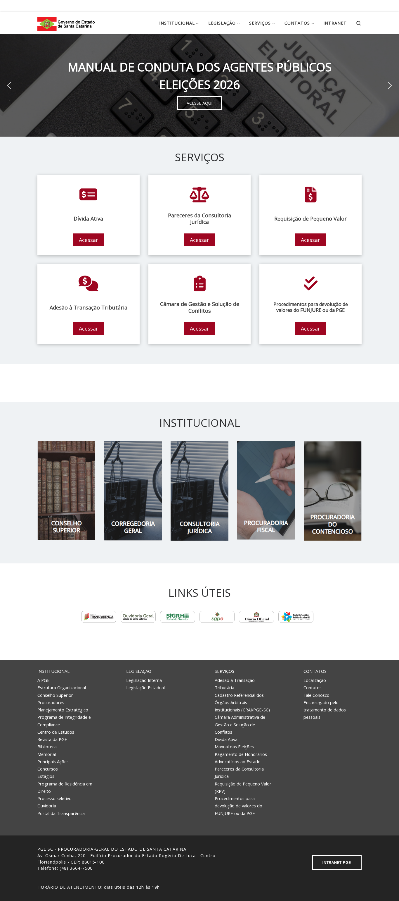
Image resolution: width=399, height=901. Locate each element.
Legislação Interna (144, 680)
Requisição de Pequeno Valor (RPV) (243, 787)
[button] (9, 85)
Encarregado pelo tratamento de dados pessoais (324, 709)
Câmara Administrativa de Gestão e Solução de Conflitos (240, 724)
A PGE (43, 680)
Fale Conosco (316, 695)
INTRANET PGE (336, 862)
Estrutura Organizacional (61, 687)
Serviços (224, 671)
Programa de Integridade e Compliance (64, 720)
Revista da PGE (52, 739)
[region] (199, 85)
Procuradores (50, 702)
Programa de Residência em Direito (64, 787)
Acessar (88, 239)
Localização (314, 680)
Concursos (47, 769)
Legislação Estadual (145, 687)
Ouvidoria (46, 806)
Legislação (138, 671)
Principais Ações (53, 761)
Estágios (45, 776)
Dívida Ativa (226, 739)
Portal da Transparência (61, 813)
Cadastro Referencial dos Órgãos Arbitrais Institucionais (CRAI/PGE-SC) (242, 702)
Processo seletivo (54, 798)
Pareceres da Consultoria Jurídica (239, 772)
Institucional (53, 671)
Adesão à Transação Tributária (235, 683)
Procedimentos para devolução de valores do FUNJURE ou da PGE (238, 805)
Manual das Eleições (234, 746)
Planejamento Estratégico (62, 710)
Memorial (46, 754)
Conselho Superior (55, 695)
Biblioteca (47, 746)
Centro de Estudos (55, 732)
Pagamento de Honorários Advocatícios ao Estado (241, 757)
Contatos (315, 671)
